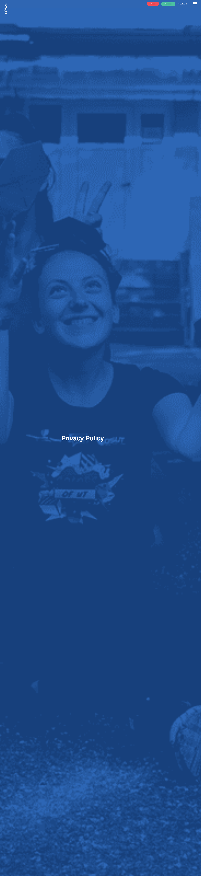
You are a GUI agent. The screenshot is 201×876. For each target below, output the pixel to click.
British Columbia (183, 4)
